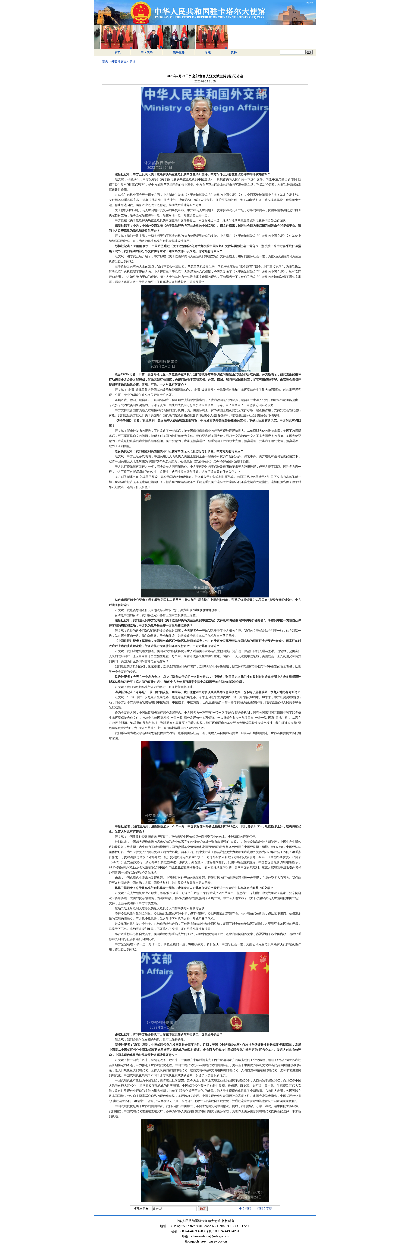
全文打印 (245, 1208)
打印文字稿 (264, 1208)
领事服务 (179, 52)
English (309, 2)
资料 (234, 52)
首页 (118, 52)
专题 (208, 52)
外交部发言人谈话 (123, 61)
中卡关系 (147, 52)
